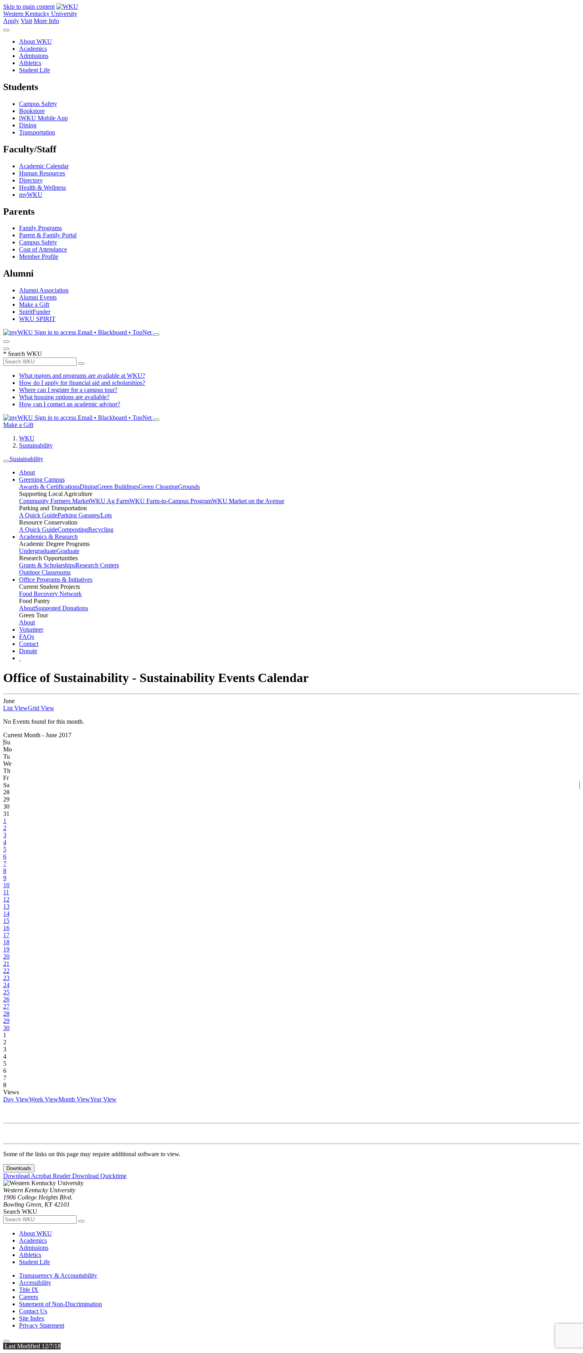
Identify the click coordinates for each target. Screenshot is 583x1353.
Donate (28, 651)
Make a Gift (34, 304)
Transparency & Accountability (58, 1275)
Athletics (30, 63)
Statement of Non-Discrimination (60, 1304)
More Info (46, 20)
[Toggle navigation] (6, 461)
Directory (31, 180)
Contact (28, 643)
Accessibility (35, 1282)
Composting (73, 529)
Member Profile (38, 256)
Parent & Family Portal (48, 235)
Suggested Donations (61, 608)
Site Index (31, 1318)
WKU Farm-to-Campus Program (170, 501)
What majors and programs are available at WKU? (82, 375)
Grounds (189, 486)
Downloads (18, 1168)
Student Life (34, 70)
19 (6, 949)
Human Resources (42, 173)
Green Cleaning (158, 486)
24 (6, 985)
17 (6, 935)
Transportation (37, 132)
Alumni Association (44, 290)
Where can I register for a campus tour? (68, 389)
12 (6, 899)
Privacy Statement (41, 1325)
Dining (27, 125)
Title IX (28, 1289)
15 (6, 920)
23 (6, 977)
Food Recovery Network (50, 593)
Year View (103, 1099)
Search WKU (22, 353)
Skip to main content (29, 6)
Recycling (100, 529)
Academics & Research (48, 536)
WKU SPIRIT (37, 318)
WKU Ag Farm (109, 501)
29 (6, 1020)
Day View (16, 1099)
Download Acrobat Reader (37, 1175)
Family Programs (40, 228)
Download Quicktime (99, 1175)
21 (6, 963)
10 (6, 885)
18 (6, 942)
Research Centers (97, 565)
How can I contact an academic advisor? (69, 404)
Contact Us (33, 1311)
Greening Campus (42, 479)
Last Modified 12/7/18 (32, 1346)
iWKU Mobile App (43, 118)
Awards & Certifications (49, 486)
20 (6, 956)
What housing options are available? (64, 397)
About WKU (35, 41)
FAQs (26, 636)
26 (6, 999)
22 (6, 970)
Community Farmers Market (54, 501)
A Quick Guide (38, 515)
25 (6, 992)
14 (6, 913)
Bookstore (32, 111)
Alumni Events (38, 297)
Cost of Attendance (43, 249)
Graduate (67, 551)
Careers (28, 1296)
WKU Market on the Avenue (248, 501)
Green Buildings (117, 486)
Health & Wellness (42, 187)
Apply (11, 20)
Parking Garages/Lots (85, 515)
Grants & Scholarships (47, 565)
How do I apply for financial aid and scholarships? (82, 382)
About (27, 472)
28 (6, 1013)
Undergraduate (37, 551)
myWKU (30, 194)
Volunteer (31, 629)
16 (6, 927)
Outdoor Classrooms (45, 572)
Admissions (33, 55)
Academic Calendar (44, 166)
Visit (26, 20)
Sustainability (36, 445)
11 (6, 892)
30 (6, 1027)
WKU (27, 438)
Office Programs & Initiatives (55, 579)
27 (6, 1006)
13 (6, 906)
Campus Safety (38, 103)
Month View (74, 1099)
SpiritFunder (34, 311)
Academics (33, 48)
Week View (43, 1099)
